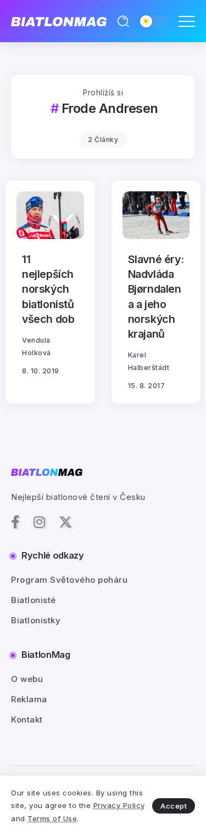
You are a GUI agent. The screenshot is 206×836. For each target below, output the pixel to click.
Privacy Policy (119, 805)
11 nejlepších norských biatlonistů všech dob (48, 289)
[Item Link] (50, 214)
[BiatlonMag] (59, 21)
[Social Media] (15, 521)
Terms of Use (52, 818)
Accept (173, 805)
